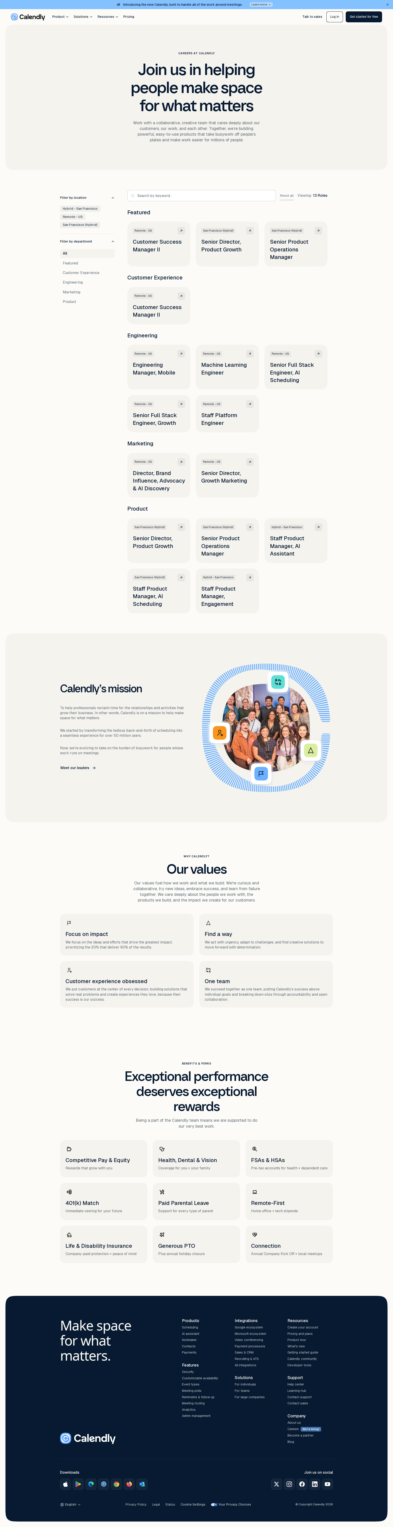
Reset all (287, 196)
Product (58, 17)
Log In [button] (334, 17)
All (65, 253)
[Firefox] (129, 1484)
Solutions (81, 17)
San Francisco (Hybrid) (80, 225)
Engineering (73, 282)
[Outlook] (141, 1484)
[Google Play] (78, 1484)
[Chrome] (116, 1484)
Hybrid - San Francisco (80, 209)
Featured (70, 263)
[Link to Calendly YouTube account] (327, 1484)
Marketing (71, 292)
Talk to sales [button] (312, 17)
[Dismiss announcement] (387, 4)
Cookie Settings (193, 1504)
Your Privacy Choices (235, 1504)
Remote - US (73, 217)
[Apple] (65, 1484)
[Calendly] (28, 17)
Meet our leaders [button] (74, 767)
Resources (106, 17)
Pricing (128, 17)
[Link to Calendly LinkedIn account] (314, 1484)
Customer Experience (81, 272)
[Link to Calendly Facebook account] (302, 1484)
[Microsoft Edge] (91, 1484)
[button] (364, 16)
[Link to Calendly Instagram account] (289, 1484)
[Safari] (103, 1484)
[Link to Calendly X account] (276, 1484)
